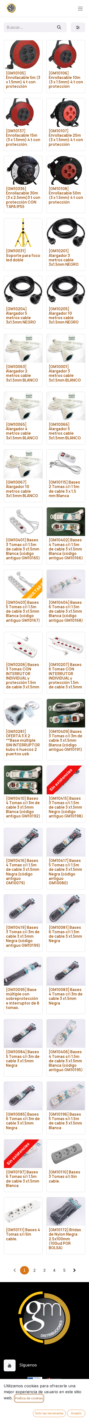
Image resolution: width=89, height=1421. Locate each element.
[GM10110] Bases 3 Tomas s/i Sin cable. (64, 1176)
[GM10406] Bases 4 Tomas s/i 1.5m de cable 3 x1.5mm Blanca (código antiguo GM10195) (66, 1060)
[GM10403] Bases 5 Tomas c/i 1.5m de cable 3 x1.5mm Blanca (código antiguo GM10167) (23, 611)
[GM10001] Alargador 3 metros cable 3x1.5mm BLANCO (65, 373)
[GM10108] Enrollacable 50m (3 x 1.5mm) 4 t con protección (66, 195)
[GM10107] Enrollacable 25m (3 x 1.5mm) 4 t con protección (66, 137)
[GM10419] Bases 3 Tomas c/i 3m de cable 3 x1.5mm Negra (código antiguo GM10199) (23, 936)
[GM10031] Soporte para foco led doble (23, 255)
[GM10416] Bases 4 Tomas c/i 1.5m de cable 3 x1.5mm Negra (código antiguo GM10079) (22, 872)
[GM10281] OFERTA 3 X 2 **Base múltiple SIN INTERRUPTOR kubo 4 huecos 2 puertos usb (23, 742)
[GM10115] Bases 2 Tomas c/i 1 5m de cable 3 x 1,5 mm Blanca (64, 489)
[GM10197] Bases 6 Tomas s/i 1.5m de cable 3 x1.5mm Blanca (22, 1178)
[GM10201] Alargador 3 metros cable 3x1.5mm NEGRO (64, 257)
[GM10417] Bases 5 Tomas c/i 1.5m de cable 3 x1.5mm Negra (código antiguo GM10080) (65, 872)
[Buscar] (59, 27)
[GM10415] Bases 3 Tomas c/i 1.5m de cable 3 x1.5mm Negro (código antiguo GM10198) (66, 807)
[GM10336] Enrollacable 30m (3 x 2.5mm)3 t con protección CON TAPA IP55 (23, 197)
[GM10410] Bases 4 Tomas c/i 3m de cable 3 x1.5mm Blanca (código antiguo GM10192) (23, 807)
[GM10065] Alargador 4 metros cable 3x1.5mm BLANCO (22, 431)
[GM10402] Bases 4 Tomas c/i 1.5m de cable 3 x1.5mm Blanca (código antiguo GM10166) (66, 549)
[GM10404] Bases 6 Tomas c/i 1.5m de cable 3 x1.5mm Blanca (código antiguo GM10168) (66, 611)
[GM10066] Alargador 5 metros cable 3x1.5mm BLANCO (65, 431)
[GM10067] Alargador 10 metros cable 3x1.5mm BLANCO (22, 489)
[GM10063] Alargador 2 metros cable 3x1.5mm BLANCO (22, 373)
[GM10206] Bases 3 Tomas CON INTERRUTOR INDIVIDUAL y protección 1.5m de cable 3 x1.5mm (22, 676)
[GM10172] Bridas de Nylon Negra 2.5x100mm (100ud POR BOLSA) (65, 1238)
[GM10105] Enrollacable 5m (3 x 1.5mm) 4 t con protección (23, 80)
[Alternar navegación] (80, 8)
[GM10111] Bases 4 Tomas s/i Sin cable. (23, 1234)
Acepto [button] (76, 1413)
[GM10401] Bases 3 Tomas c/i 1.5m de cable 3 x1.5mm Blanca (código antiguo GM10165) (23, 549)
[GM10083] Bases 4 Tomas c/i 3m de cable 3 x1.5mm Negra (66, 996)
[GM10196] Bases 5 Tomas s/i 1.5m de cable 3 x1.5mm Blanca (65, 1121)
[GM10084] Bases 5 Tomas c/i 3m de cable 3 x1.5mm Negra (23, 1058)
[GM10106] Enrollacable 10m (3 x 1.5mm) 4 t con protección (66, 80)
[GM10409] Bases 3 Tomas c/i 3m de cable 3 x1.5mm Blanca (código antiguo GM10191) (65, 740)
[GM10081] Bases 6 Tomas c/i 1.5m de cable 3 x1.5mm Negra (65, 934)
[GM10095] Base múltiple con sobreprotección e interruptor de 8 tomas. (22, 998)
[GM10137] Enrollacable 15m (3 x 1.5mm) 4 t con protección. (23, 137)
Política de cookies (29, 1398)
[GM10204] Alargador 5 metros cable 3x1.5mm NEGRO (21, 315)
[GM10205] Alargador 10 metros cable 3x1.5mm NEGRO (64, 315)
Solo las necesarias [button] (49, 1413)
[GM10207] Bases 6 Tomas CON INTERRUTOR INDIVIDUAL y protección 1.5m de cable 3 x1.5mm (65, 676)
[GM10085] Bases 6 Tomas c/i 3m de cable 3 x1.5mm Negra (23, 1121)
